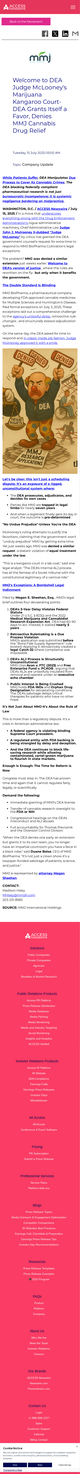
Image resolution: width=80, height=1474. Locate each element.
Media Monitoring (39, 1022)
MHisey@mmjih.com (19, 895)
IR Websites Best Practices (38, 1228)
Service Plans (38, 1182)
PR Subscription (39, 1153)
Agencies (38, 965)
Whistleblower (38, 1100)
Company (39, 1313)
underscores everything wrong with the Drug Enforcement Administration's (39, 218)
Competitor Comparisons (38, 1222)
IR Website (39, 1073)
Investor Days (38, 1095)
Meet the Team (39, 1343)
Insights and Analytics (39, 1038)
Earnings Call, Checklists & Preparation (39, 1233)
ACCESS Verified (39, 1044)
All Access (39, 1124)
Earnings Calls (39, 1084)
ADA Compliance (39, 1078)
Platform (39, 1308)
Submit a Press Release (39, 1158)
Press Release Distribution (39, 1005)
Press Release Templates (39, 1268)
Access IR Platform (38, 1067)
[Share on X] (55, 34)
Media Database (39, 1011)
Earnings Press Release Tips (39, 1239)
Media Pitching (39, 1016)
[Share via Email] (75, 34)
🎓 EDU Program (39, 1279)
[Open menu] (73, 7)
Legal (39, 971)
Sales (39, 1423)
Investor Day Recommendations (39, 1244)
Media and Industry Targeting (39, 1027)
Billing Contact (39, 1439)
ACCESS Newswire (52, 209)
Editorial (39, 1434)
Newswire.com (39, 1383)
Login (39, 1412)
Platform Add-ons (39, 1188)
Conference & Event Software (39, 1129)
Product (39, 1303)
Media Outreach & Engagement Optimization (38, 1217)
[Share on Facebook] (45, 34)
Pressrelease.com (39, 1388)
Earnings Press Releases (38, 1089)
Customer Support (39, 1428)
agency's (31, 316)
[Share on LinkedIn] (65, 34)
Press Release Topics (39, 1211)
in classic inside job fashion (44, 338)
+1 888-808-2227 (39, 1417)
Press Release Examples (38, 1273)
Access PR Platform (39, 1000)
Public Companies (39, 954)
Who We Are (39, 1337)
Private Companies (38, 960)
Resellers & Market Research (39, 976)
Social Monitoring (39, 1033)
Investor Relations (39, 1348)
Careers (39, 1354)
